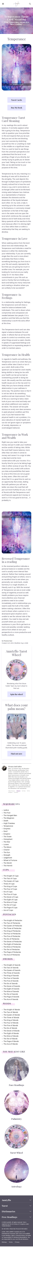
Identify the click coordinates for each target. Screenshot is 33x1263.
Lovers (6, 845)
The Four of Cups (10, 889)
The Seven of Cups (11, 897)
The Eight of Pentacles (12, 944)
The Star (7, 842)
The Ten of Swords (11, 994)
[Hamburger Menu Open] (3, 4)
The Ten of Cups (10, 905)
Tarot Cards (16, 100)
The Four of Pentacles (12, 934)
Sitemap (4, 1242)
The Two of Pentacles (12, 923)
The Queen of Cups (11, 881)
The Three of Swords (12, 973)
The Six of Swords (11, 984)
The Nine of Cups (10, 902)
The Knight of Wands (12, 1010)
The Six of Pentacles (11, 939)
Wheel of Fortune (10, 860)
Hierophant (8, 839)
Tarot (5, 1206)
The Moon (7, 847)
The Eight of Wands (11, 1033)
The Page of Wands (11, 1041)
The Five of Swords (11, 981)
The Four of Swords (11, 978)
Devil (5, 831)
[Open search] (30, 4)
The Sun (7, 852)
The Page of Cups (10, 908)
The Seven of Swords (12, 986)
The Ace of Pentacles (12, 955)
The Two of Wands (11, 1012)
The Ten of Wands (10, 1039)
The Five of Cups (10, 894)
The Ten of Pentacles (12, 950)
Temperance (8, 826)
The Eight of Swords (11, 989)
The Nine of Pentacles (12, 947)
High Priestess (9, 823)
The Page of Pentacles (12, 952)
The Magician (9, 818)
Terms (11, 1242)
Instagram (10, 792)
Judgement (8, 858)
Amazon (18, 790)
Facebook (16, 792)
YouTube (24, 790)
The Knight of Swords (12, 965)
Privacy (17, 1242)
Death (6, 821)
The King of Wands (11, 1020)
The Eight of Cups (10, 900)
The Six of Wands (10, 1028)
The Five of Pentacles (12, 936)
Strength (7, 855)
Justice (6, 810)
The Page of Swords (11, 997)
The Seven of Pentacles (13, 942)
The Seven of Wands (12, 1031)
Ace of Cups (8, 910)
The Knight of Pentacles (13, 920)
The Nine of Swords (11, 991)
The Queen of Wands (12, 1015)
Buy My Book (16, 107)
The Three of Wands (11, 1018)
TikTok (28, 790)
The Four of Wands (11, 1023)
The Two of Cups (10, 879)
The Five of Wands (11, 1026)
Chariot (6, 850)
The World (8, 863)
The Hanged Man (10, 815)
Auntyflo (6, 1200)
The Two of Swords (11, 968)
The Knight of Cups (11, 876)
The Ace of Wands (11, 1044)
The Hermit (8, 866)
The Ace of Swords (11, 999)
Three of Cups (9, 884)
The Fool (7, 813)
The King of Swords (11, 976)
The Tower (8, 837)
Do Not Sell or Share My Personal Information (14, 1229)
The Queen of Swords (12, 970)
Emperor (7, 834)
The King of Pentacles (12, 931)
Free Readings (9, 1217)
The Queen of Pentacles (13, 926)
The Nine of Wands (11, 1036)
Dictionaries (8, 1211)
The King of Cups (10, 886)
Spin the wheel (16, 694)
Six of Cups (8, 892)
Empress (7, 829)
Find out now (16, 753)
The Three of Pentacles (12, 928)
